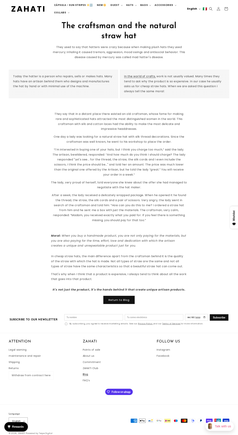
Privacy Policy (145, 323)
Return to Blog (119, 300)
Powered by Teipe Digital (39, 433)
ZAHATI (21, 433)
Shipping (14, 362)
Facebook (163, 356)
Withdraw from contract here (31, 375)
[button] (116, 5)
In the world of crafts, (140, 76)
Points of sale (91, 349)
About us (88, 356)
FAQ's (86, 380)
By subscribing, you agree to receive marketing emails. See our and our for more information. (136, 323)
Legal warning (18, 349)
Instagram (163, 349)
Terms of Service (171, 323)
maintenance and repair (25, 356)
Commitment (92, 362)
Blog (85, 374)
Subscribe (219, 317)
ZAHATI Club (90, 368)
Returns (14, 368)
